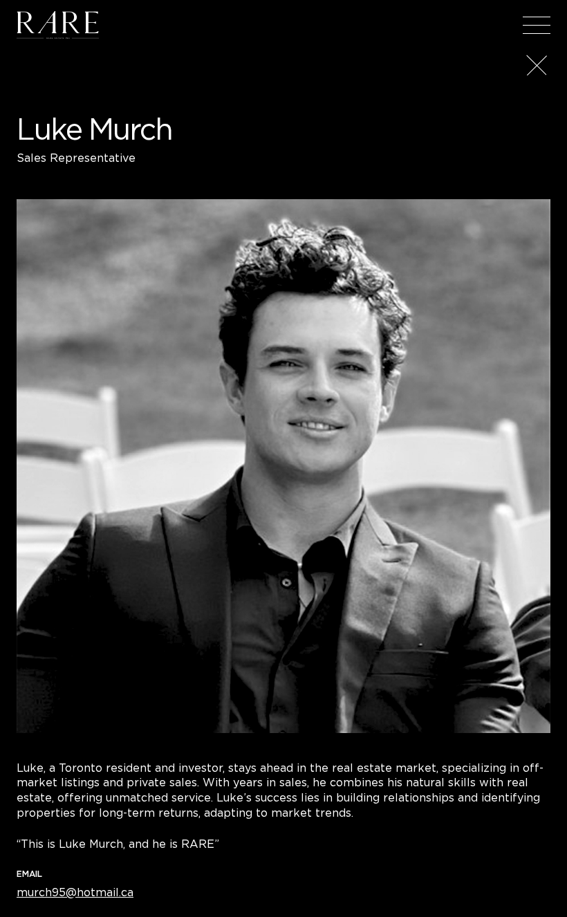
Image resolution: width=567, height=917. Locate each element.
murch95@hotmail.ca (75, 892)
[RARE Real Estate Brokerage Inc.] (58, 25)
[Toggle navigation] (536, 25)
